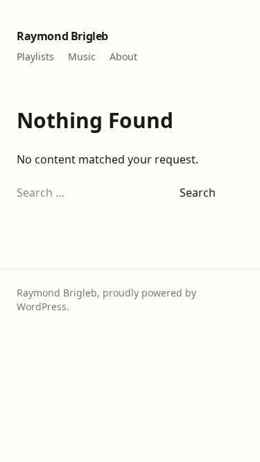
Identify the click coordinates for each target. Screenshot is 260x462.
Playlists (35, 56)
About (123, 56)
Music (82, 56)
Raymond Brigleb (62, 36)
